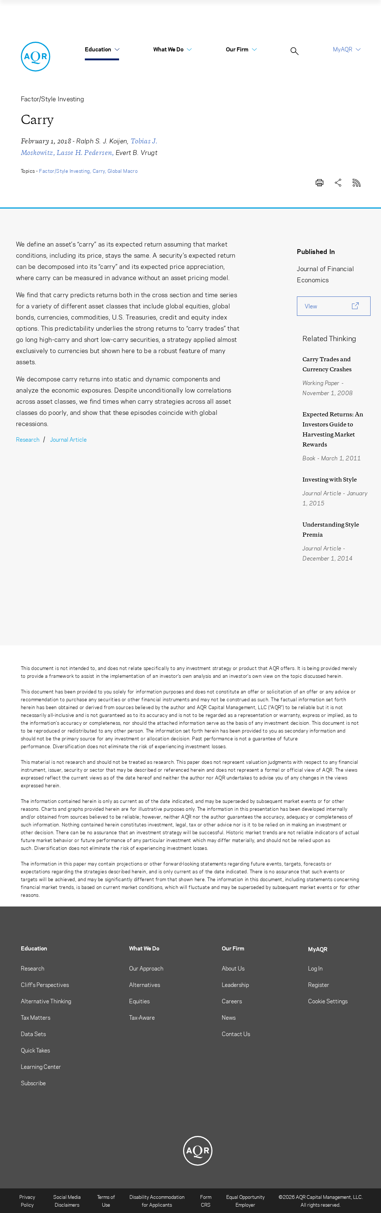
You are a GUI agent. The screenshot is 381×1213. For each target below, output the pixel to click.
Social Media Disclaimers (67, 1201)
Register (318, 984)
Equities (139, 1001)
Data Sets (33, 1034)
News (229, 1017)
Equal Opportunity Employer (245, 1201)
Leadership (235, 984)
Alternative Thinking (46, 1001)
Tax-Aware (142, 1017)
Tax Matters (35, 1017)
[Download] (319, 181)
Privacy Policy (27, 1201)
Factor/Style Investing (64, 171)
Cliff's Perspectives (45, 984)
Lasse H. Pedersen (84, 153)
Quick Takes (35, 1050)
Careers (232, 1001)
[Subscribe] (356, 181)
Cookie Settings (328, 1001)
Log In (315, 968)
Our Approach (146, 968)
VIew (311, 306)
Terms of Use (106, 1201)
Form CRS (205, 1201)
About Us (233, 968)
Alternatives (144, 984)
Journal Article (68, 439)
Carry (99, 171)
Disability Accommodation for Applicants (157, 1201)
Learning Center (41, 1066)
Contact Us (236, 1034)
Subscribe (33, 1083)
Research (27, 439)
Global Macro (123, 171)
